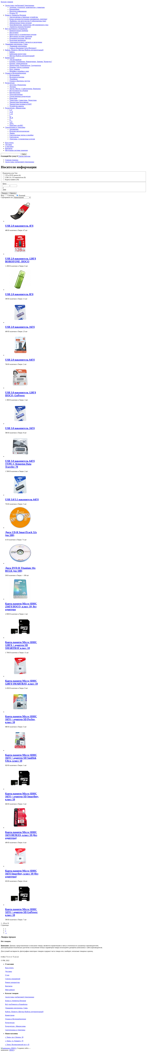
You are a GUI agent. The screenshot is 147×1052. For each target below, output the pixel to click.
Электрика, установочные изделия (22, 139)
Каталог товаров (7, 2)
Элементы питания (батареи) (20, 27)
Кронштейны (14, 9)
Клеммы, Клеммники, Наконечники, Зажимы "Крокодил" (30, 61)
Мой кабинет (10, 990)
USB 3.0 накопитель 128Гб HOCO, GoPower (20, 394)
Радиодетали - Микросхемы (15, 108)
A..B (11, 112)
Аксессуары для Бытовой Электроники (19, 5)
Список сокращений (12, 979)
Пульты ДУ (13, 13)
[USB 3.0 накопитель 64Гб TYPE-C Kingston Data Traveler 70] (20, 456)
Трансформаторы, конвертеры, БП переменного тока (28, 25)
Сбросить (13, 193)
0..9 (10, 110)
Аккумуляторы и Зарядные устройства (23, 17)
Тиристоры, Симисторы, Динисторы (23, 100)
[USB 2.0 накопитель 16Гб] (20, 322)
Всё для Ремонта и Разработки (16, 29)
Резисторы (13, 98)
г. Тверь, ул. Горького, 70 (14, 1041)
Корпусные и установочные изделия (22, 34)
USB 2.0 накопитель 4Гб (19, 225)
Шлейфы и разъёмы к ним (19, 71)
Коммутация (9, 58)
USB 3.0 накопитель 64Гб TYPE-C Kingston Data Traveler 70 (20, 464)
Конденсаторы (14, 92)
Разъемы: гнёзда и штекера (19, 67)
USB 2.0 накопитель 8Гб (19, 294)
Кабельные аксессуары (17, 54)
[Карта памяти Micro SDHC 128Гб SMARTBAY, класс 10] (20, 676)
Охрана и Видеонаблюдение (15, 73)
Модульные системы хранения (20, 36)
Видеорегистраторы (16, 77)
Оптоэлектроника (16, 94)
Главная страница (11, 160)
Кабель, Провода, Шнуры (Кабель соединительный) (24, 50)
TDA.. (11, 123)
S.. (10, 120)
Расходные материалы (17, 40)
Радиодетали (10, 83)
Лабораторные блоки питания (20, 23)
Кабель (12, 52)
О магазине (9, 146)
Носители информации (18, 11)
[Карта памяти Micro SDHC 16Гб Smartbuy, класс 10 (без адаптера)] (20, 866)
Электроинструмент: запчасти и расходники (25, 42)
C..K (11, 114)
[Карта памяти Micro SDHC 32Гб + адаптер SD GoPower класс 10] (20, 905)
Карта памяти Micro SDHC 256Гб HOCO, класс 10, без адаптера (21, 606)
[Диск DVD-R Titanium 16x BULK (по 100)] (20, 563)
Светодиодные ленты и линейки (21, 135)
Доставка (8, 144)
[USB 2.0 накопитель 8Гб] (20, 290)
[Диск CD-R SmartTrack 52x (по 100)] (20, 528)
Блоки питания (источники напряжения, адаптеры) (28, 19)
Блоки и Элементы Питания (15, 15)
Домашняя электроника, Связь (16, 44)
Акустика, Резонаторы (17, 85)
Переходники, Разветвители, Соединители (25, 65)
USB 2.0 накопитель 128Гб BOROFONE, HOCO (20, 260)
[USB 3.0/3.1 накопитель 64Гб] (20, 495)
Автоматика (13, 129)
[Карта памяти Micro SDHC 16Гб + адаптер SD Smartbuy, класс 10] (20, 789)
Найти (24, 154)
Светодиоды (14, 137)
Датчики (12, 87)
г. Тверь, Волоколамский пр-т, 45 (17, 1044)
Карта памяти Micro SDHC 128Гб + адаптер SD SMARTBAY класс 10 (21, 645)
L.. (10, 116)
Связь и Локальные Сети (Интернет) (22, 48)
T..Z (10, 121)
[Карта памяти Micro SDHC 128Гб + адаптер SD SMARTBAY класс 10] (20, 638)
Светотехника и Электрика (15, 127)
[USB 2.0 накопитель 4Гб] (20, 221)
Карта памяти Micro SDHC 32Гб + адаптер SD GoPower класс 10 (21, 912)
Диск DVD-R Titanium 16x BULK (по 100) (20, 569)
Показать (5, 193)
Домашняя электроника (18, 46)
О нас (7, 975)
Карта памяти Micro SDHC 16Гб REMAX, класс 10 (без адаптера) (21, 835)
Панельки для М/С (16, 125)
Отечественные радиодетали (20, 96)
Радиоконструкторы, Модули (20, 38)
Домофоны (13, 79)
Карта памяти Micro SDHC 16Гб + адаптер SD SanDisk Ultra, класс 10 (21, 758)
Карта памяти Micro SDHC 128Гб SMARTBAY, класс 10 (21, 682)
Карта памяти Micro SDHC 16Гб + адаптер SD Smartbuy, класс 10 (22, 796)
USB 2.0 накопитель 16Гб (20, 327)
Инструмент (14, 32)
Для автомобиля (15, 60)
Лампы (12, 133)
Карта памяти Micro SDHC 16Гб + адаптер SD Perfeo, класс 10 (21, 719)
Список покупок (24, 156)
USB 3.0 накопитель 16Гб (20, 428)
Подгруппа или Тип (10, 173)
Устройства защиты (16, 106)
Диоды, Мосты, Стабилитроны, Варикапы (25, 89)
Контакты (8, 148)
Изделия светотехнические (19, 131)
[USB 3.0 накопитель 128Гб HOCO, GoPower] (20, 388)
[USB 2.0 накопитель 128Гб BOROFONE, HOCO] (20, 254)
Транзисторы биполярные (19, 102)
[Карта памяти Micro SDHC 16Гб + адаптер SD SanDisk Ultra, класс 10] (20, 750)
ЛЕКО (11, 1050)
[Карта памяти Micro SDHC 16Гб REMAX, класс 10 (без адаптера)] (20, 828)
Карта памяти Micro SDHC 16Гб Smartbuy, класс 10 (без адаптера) (21, 873)
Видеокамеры (14, 75)
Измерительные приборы (18, 30)
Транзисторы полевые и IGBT (20, 104)
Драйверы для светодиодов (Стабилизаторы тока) (27, 21)
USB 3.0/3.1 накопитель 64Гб (22, 499)
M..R (11, 118)
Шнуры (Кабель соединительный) (22, 56)
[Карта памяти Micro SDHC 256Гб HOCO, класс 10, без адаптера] (20, 599)
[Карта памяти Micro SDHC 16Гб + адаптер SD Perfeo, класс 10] (20, 712)
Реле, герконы (14, 69)
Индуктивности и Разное (18, 90)
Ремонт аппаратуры (12, 982)
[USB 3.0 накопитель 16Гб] (20, 424)
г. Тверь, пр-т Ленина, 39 (14, 1037)
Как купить (9, 143)
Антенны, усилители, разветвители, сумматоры (27, 7)
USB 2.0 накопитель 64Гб (20, 359)
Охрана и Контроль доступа (19, 81)
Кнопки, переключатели (18, 63)
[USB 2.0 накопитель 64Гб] (20, 355)
